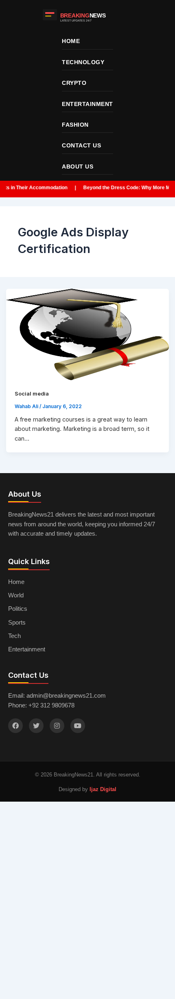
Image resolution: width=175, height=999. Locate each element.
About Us (77, 166)
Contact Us (81, 145)
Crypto (74, 83)
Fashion (75, 124)
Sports (17, 622)
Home (71, 41)
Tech (14, 636)
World (16, 595)
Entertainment (87, 104)
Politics (17, 608)
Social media (32, 394)
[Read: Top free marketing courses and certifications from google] (87, 334)
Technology (83, 62)
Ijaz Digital (103, 789)
